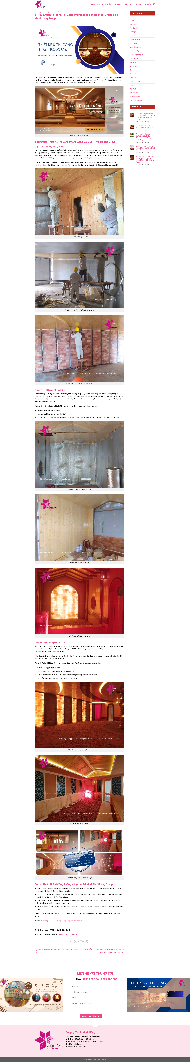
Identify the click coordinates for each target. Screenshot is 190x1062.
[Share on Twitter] (75, 941)
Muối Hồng (133, 43)
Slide (131, 70)
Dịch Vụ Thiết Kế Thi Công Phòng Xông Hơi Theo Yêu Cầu (63, 921)
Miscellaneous (135, 39)
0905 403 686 (109, 979)
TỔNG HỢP (60, 12)
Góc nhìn (37, 12)
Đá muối (117, 4)
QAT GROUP (134, 58)
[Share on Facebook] (72, 941)
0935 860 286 (90, 979)
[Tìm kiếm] (154, 4)
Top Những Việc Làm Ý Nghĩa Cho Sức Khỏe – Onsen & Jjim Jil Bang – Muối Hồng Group (144, 137)
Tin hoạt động (46, 12)
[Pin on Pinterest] (82, 941)
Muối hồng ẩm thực (136, 47)
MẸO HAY (133, 36)
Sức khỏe (133, 78)
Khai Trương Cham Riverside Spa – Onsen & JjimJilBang (145, 127)
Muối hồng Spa (135, 51)
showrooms (134, 66)
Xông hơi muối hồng (136, 101)
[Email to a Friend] (79, 941)
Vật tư (128, 4)
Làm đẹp (133, 32)
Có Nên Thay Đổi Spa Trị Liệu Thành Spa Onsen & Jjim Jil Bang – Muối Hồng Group (145, 159)
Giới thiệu (106, 4)
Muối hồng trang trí (136, 55)
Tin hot (132, 85)
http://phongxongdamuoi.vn (68, 934)
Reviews (133, 62)
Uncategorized (135, 97)
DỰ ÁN (138, 4)
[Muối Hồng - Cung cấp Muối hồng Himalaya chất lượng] (44, 4)
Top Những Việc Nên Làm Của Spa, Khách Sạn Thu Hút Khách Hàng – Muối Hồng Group (145, 117)
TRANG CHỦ (95, 4)
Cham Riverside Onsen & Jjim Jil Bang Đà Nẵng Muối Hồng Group (145, 148)
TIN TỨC (147, 4)
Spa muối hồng (135, 74)
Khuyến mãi (134, 28)
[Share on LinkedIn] (86, 941)
